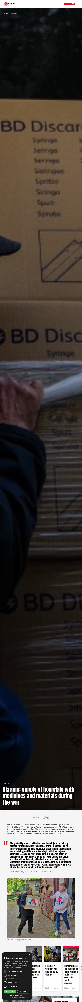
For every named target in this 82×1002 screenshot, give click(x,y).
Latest (14, 13)
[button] (17, 996)
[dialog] (17, 976)
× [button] (29, 955)
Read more (18, 967)
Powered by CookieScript (17, 998)
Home (5, 13)
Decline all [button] (24, 991)
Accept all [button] (10, 991)
